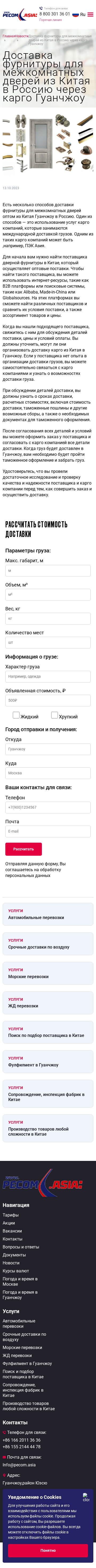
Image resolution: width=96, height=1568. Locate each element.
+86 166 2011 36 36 (22, 1440)
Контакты (12, 1239)
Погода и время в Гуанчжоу (20, 1295)
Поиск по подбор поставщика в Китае (46, 1035)
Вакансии (12, 1231)
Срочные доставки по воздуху (38, 947)
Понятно (48, 1550)
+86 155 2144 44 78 (22, 1446)
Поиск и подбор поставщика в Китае (23, 1374)
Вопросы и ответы (21, 1247)
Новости (11, 1262)
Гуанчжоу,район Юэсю (25, 1483)
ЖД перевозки (23, 1005)
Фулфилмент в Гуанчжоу (33, 1065)
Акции (9, 1223)
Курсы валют (16, 1270)
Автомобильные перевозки (36, 917)
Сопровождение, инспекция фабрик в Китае (46, 1097)
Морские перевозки (28, 976)
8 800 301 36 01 (54, 13)
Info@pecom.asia (19, 1464)
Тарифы (11, 1215)
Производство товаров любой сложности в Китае (38, 1132)
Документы (14, 1254)
